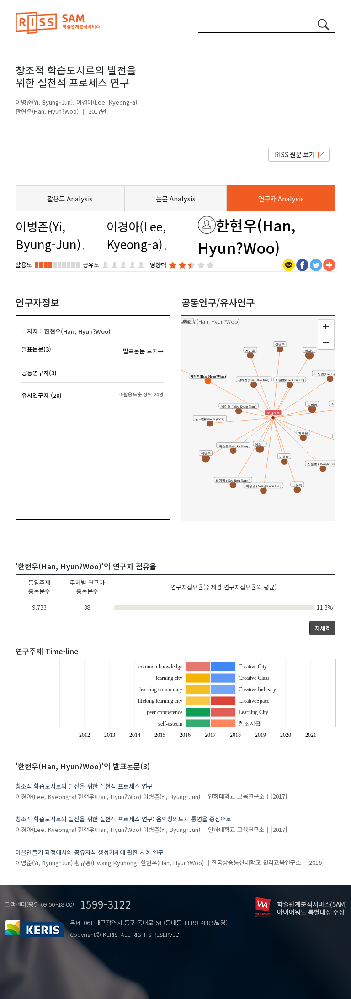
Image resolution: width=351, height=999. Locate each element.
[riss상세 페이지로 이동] (299, 154)
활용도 (24, 264)
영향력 (158, 264)
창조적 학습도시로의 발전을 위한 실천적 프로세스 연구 (84, 786)
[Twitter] (316, 264)
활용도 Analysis (70, 198)
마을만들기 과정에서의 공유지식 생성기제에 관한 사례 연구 (90, 852)
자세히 (322, 628)
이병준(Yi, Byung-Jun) (44, 102)
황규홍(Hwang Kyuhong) (106, 862)
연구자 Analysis (281, 198)
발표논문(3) (36, 349)
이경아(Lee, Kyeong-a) (106, 102)
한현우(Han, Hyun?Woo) (47, 111)
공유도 (91, 264)
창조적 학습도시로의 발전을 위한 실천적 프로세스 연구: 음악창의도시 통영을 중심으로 (123, 819)
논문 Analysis (176, 198)
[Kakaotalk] (288, 264)
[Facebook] (302, 264)
